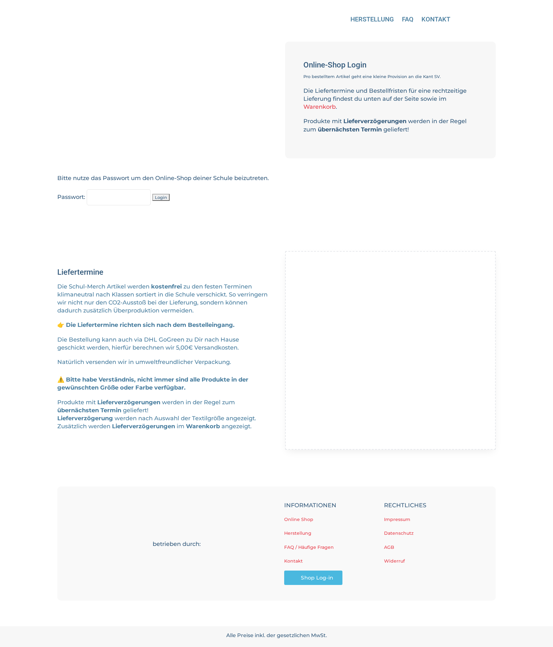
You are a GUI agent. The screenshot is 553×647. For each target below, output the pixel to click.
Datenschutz (398, 533)
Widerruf (394, 561)
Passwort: (72, 197)
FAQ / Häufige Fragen (309, 547)
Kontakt (293, 561)
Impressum (397, 519)
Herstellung (297, 533)
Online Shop (298, 519)
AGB (389, 547)
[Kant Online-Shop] (105, 10)
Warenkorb (319, 106)
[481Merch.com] (176, 554)
